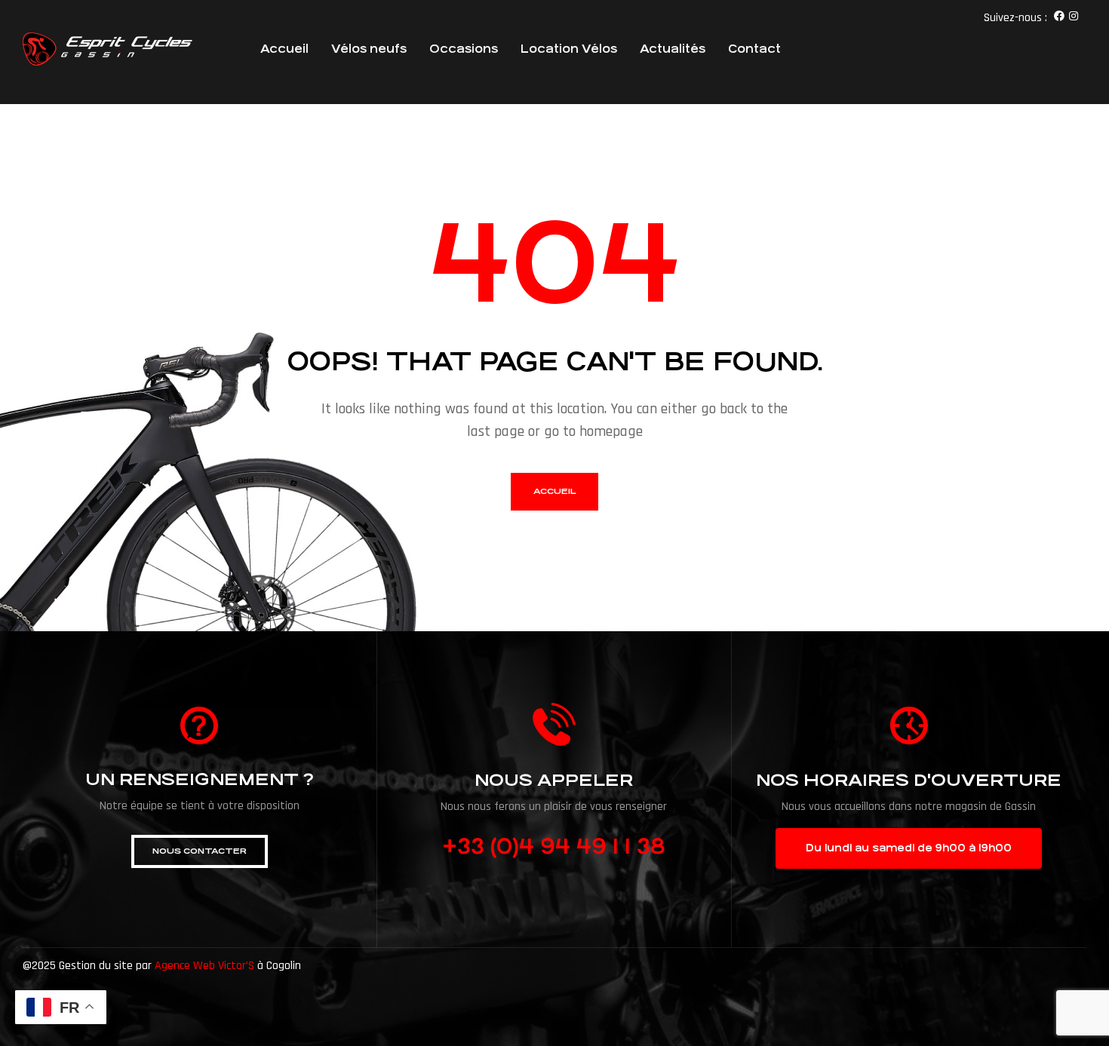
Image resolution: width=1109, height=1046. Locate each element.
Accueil (284, 48)
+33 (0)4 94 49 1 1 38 (553, 847)
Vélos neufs (369, 48)
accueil (554, 491)
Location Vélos (569, 48)
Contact (754, 48)
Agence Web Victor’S (204, 966)
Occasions (463, 48)
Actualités (672, 48)
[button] (199, 851)
